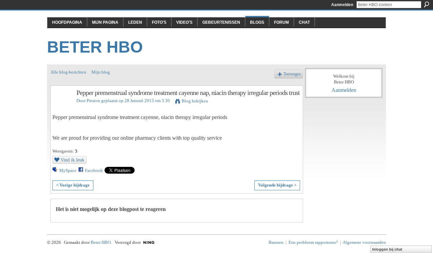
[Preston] (61, 107)
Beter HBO (95, 47)
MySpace (67, 170)
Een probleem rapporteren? (313, 242)
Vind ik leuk (72, 159)
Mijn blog (100, 72)
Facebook (94, 170)
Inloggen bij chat (387, 249)
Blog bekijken (195, 100)
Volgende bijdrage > (277, 185)
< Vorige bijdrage (73, 185)
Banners (276, 242)
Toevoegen (292, 74)
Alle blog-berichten (68, 72)
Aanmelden (342, 4)
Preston (93, 100)
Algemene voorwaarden (364, 242)
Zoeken (426, 4)
